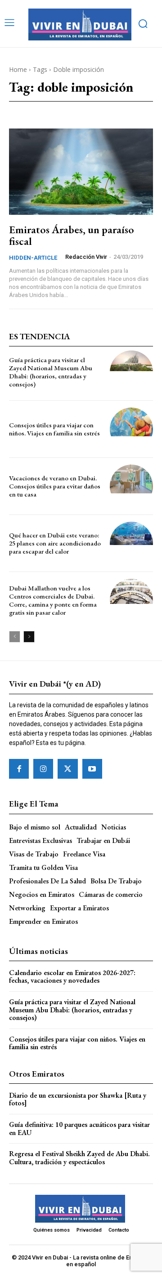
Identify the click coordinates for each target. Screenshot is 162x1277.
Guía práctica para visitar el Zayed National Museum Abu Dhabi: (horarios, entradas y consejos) (50, 371)
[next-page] (29, 637)
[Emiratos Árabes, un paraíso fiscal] (81, 172)
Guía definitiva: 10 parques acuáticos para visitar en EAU (79, 1128)
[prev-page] (14, 637)
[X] (67, 769)
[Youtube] (92, 769)
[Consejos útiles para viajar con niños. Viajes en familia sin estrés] (131, 429)
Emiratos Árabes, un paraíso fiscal (71, 235)
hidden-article (33, 257)
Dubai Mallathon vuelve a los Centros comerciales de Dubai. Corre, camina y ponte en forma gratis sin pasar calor (53, 600)
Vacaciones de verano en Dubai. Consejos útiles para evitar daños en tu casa (54, 486)
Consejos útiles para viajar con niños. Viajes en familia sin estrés (54, 429)
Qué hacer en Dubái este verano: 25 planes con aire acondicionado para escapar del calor (55, 543)
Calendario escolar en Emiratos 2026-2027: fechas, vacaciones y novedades (72, 976)
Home (18, 69)
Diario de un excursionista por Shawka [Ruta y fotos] (77, 1099)
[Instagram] (43, 769)
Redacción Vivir (86, 256)
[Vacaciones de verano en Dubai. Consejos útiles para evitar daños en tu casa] (131, 486)
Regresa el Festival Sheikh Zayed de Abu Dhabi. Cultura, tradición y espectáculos (79, 1157)
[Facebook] (19, 769)
